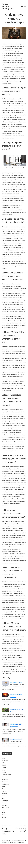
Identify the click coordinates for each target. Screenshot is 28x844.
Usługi (3, 812)
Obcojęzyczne (5, 784)
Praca (3, 786)
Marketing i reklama (6, 774)
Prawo (3, 788)
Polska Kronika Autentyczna (7, 6)
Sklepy (3, 796)
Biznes (3, 758)
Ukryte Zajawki (5, 807)
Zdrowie (4, 817)
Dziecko (4, 763)
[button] (22, 6)
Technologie (5, 800)
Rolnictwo (4, 793)
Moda (3, 777)
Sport (3, 798)
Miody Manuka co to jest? (8, 831)
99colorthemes (20, 842)
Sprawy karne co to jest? (16, 739)
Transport (4, 803)
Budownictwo (5, 760)
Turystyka (4, 805)
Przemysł (4, 791)
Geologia (4, 767)
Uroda (3, 810)
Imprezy (4, 772)
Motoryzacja (5, 779)
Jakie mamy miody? (20, 829)
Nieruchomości (5, 781)
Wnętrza (4, 814)
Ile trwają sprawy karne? (16, 682)
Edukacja (4, 765)
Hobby (3, 770)
